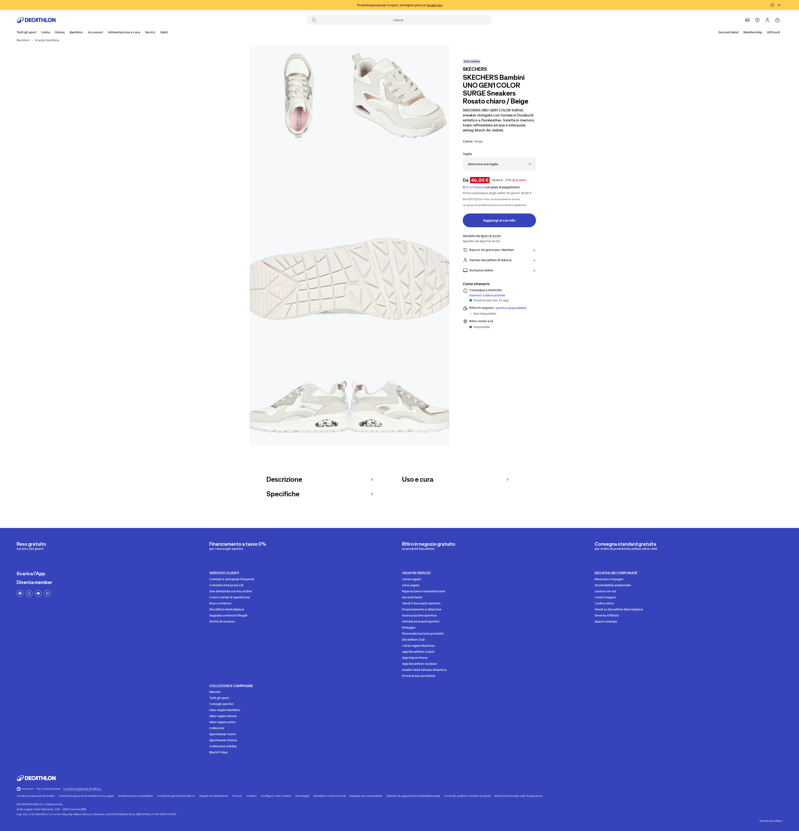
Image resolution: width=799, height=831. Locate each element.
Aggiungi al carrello (499, 220)
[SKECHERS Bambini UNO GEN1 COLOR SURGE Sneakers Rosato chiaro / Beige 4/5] (300, 395)
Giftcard (773, 32)
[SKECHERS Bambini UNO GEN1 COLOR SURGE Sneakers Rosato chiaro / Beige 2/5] (300, 96)
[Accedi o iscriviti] (767, 20)
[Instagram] (47, 593)
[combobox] (499, 164)
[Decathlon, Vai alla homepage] (36, 20)
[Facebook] (20, 593)
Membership (752, 32)
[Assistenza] (757, 20)
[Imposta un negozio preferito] (747, 20)
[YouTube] (38, 593)
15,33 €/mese (475, 187)
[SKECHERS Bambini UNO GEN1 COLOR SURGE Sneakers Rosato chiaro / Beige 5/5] (399, 395)
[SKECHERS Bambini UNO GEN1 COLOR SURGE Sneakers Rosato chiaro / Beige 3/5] (349, 246)
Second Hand (728, 32)
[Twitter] (29, 593)
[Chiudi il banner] (779, 5)
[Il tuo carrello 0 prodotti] (777, 20)
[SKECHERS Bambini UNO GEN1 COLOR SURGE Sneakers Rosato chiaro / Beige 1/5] (399, 96)
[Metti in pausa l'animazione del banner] (772, 5)
